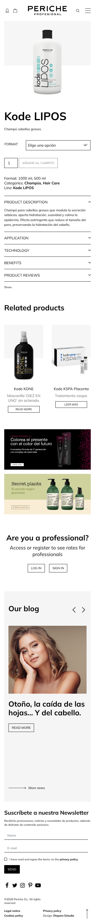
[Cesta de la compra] (15, 10)
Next (83, 610)
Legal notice (12, 911)
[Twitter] (14, 885)
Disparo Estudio (63, 915)
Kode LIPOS (23, 187)
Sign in (58, 568)
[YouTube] (38, 885)
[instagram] (22, 885)
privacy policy (69, 859)
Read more (24, 409)
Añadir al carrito (38, 163)
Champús (32, 183)
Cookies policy (13, 915)
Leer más (71, 404)
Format (11, 144)
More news (36, 788)
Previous (74, 610)
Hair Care (51, 183)
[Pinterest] (30, 885)
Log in (36, 568)
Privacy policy (52, 911)
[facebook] (7, 885)
